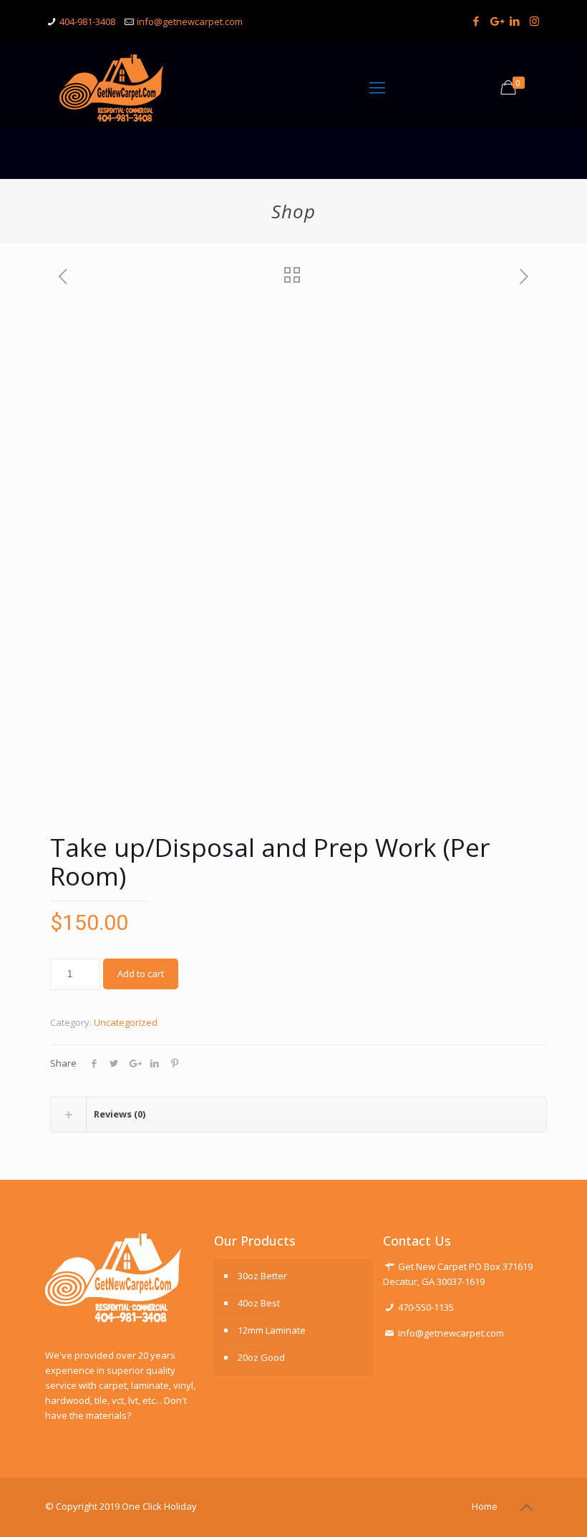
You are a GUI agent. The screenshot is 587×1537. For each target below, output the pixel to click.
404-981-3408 (87, 21)
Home (485, 1506)
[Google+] (495, 21)
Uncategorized (125, 1022)
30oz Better (262, 1275)
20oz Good (261, 1357)
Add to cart (140, 973)
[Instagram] (534, 21)
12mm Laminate (272, 1330)
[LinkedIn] (515, 21)
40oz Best (259, 1302)
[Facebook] (476, 21)
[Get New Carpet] (111, 87)
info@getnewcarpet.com (190, 21)
